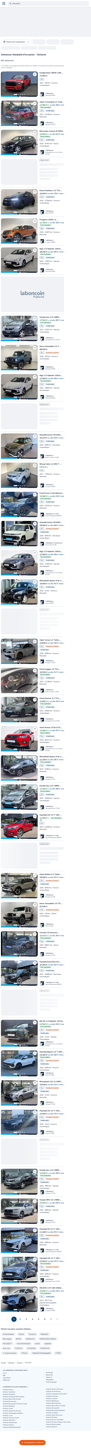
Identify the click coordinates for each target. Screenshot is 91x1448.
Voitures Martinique (52, 1401)
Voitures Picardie (51, 1417)
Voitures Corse (8, 1415)
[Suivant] (34, 84)
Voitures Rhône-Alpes (53, 1424)
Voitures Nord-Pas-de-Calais (55, 1406)
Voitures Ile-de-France (53, 1391)
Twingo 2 (49, 1377)
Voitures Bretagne (9, 1406)
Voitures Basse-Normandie (12, 1399)
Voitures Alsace (8, 1390)
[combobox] (48, 3)
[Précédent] (4, 84)
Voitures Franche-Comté (11, 1418)
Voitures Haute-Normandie (12, 1427)
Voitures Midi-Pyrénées (53, 1403)
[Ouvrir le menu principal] (4, 3)
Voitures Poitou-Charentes (54, 1420)
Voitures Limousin (52, 1396)
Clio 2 (5, 1373)
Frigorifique (7, 1378)
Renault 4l (49, 1375)
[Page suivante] (57, 1319)
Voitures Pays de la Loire (54, 1415)
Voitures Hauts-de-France (54, 1389)
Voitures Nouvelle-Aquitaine (55, 1410)
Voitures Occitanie (52, 1413)
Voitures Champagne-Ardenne (13, 1413)
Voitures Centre (8, 1408)
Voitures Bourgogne (9, 1401)
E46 (4, 1375)
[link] (7, 1319)
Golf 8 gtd (49, 1373)
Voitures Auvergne (9, 1394)
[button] (16, 41)
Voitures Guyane (8, 1425)
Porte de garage (51, 1382)
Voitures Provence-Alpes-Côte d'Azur (58, 1422)
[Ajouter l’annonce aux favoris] (35, 74)
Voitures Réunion (51, 1427)
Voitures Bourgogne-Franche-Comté (15, 1404)
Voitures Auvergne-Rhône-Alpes (13, 1397)
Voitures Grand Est (9, 1420)
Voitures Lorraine (51, 1398)
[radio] (15, 94)
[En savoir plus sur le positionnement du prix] (41, 820)
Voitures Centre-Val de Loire (12, 1411)
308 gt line (6, 1380)
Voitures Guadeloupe (10, 1422)
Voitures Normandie (52, 1408)
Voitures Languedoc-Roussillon (56, 1394)
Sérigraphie (49, 1380)
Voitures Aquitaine (9, 1392)
